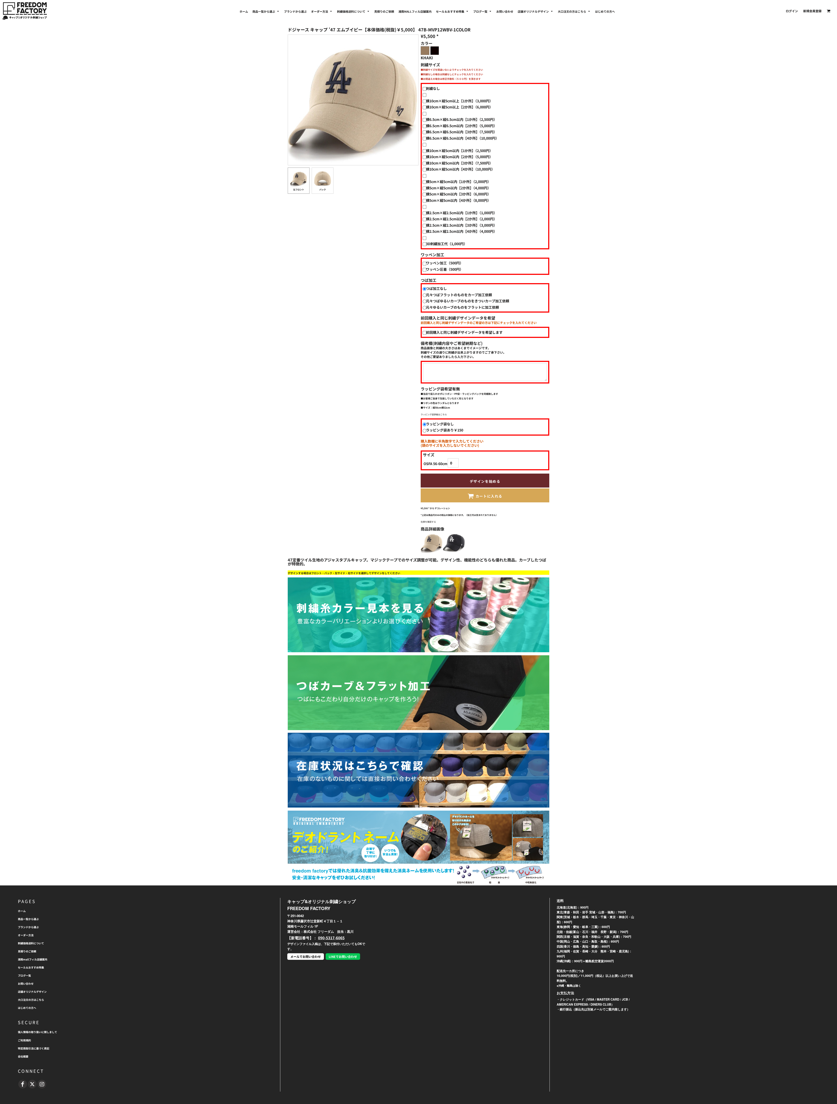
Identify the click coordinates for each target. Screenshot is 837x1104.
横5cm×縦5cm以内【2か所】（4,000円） (458, 187)
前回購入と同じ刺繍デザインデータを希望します (464, 332)
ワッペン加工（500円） (444, 262)
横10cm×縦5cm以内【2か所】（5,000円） (459, 156)
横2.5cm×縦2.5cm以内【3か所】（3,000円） (461, 225)
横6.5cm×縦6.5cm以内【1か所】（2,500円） (461, 119)
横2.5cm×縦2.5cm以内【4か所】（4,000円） (461, 231)
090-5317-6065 (331, 937)
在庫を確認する (428, 521)
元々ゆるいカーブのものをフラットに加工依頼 (462, 307)
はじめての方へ (27, 1008)
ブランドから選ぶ (28, 927)
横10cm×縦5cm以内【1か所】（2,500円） (459, 150)
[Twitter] (32, 1084)
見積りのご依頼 (27, 951)
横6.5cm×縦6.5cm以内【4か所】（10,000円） (462, 138)
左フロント (298, 189)
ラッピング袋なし (440, 423)
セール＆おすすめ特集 (31, 967)
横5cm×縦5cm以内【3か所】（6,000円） (458, 194)
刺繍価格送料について (31, 943)
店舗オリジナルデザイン (32, 991)
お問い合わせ (26, 983)
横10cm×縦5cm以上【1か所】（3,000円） (459, 100)
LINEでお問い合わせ (343, 956)
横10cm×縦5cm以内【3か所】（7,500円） (459, 163)
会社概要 (23, 1056)
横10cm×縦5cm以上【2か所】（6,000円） (459, 107)
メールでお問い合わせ (305, 956)
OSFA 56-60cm (435, 463)
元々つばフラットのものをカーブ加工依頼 (459, 294)
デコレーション (442, 508)
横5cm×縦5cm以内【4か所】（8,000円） (458, 200)
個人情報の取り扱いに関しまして (37, 1032)
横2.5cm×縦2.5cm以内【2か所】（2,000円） (461, 218)
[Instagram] (41, 1084)
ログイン (792, 11)
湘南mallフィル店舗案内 (32, 959)
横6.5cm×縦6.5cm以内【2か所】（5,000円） (461, 125)
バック (322, 189)
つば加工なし (436, 288)
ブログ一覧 (24, 975)
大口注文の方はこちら (31, 999)
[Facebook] (22, 1084)
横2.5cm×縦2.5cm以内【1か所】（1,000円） (461, 212)
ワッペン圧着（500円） (444, 269)
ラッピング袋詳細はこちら (434, 414)
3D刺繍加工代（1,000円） (446, 243)
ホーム (22, 911)
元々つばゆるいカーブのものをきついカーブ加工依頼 (467, 300)
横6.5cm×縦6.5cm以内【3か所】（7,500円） (461, 131)
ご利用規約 (24, 1040)
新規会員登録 (812, 11)
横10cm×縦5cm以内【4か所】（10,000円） (460, 169)
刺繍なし (433, 88)
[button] (266, 11)
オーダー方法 (26, 935)
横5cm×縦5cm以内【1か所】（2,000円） (458, 181)
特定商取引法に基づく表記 (33, 1048)
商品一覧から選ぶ (28, 919)
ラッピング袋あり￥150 (444, 430)
